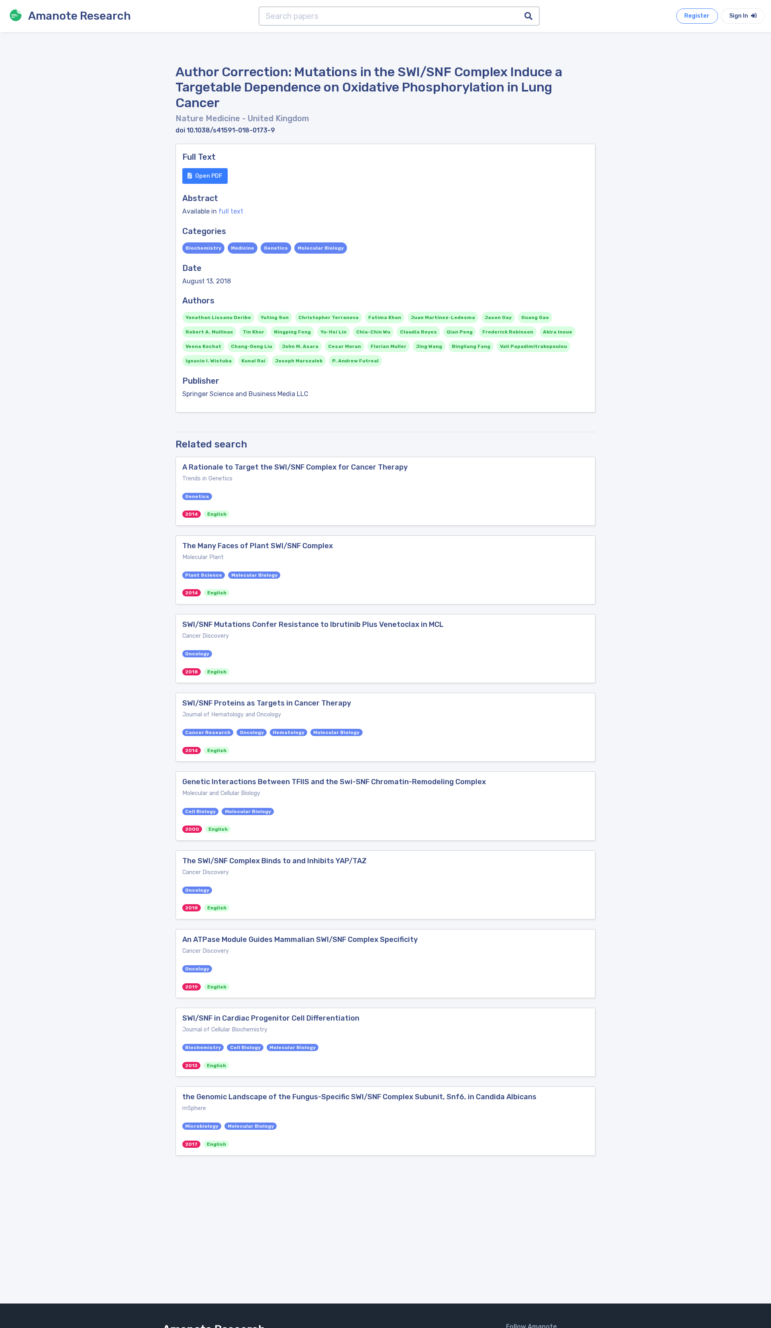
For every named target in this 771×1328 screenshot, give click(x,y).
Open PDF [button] (208, 176)
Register (697, 15)
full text (230, 211)
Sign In (739, 15)
